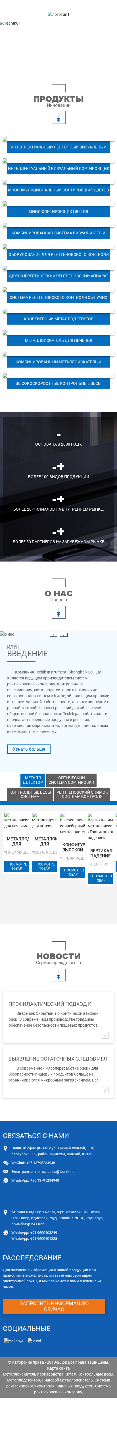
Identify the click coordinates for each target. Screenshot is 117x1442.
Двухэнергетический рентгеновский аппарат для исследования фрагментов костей (58, 278)
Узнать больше (29, 749)
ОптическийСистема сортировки (71, 780)
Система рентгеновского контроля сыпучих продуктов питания (58, 299)
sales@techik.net (43, 1171)
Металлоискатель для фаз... (46, 841)
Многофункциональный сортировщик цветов (58, 190)
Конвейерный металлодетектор (58, 319)
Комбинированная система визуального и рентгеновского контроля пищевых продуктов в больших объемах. (58, 235)
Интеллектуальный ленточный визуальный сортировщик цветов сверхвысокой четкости (58, 149)
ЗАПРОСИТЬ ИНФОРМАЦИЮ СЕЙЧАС (54, 1306)
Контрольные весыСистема (30, 794)
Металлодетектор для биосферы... (18, 841)
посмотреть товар (19, 866)
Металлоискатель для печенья (58, 340)
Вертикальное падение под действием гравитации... (101, 853)
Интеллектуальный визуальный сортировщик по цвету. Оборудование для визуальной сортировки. (58, 170)
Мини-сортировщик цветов (58, 211)
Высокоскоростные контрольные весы (58, 383)
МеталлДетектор (33, 780)
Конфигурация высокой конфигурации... (73, 847)
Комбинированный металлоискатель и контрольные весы (58, 364)
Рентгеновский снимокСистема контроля (82, 794)
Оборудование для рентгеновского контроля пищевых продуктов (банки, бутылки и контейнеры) (59, 256)
